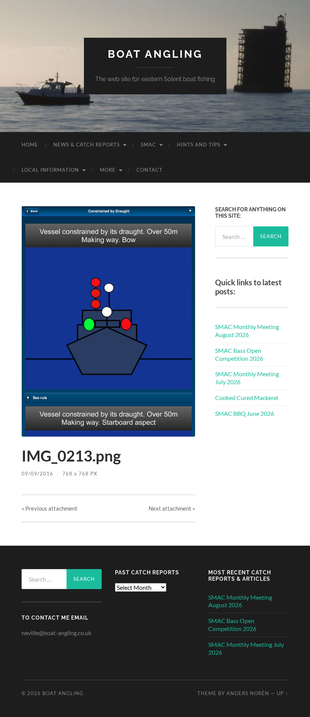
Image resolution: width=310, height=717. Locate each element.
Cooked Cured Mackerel (246, 397)
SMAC (148, 145)
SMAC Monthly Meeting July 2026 (247, 377)
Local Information (50, 170)
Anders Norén (247, 693)
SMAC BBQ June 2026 (244, 413)
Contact (149, 170)
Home (30, 145)
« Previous (50, 508)
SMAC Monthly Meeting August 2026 (247, 330)
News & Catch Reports (86, 145)
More (108, 170)
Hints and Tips (198, 145)
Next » (172, 508)
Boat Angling (155, 54)
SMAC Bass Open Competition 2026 (239, 354)
